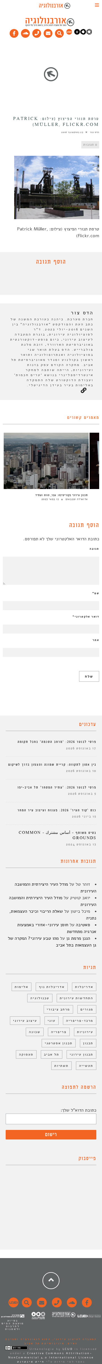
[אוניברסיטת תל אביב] (83, 33)
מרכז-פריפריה (79, 1020)
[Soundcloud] (25, 32)
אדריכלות (84, 987)
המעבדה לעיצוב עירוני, (74, 1339)
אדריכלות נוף (52, 987)
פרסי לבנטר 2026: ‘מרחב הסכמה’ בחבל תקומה (57, 741)
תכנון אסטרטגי (59, 1043)
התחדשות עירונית (76, 998)
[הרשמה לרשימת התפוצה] (48, 32)
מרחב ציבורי (58, 1009)
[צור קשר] (55, 1305)
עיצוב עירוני (25, 1020)
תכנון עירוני (81, 1054)
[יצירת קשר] (36, 32)
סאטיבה (83, 925)
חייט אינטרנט (30, 1362)
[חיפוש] (59, 32)
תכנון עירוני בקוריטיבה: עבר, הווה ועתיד (61, 495)
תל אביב (51, 1054)
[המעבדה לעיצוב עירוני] (69, 33)
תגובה (94, 549)
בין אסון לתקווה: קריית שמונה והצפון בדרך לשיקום (52, 764)
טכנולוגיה (39, 998)
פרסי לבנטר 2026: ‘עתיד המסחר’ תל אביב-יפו (57, 787)
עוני (52, 1020)
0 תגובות (90, 145)
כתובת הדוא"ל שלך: (78, 1110)
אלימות (21, 987)
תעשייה (86, 1065)
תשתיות (61, 1065)
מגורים (86, 1009)
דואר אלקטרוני (86, 617)
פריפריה (59, 1032)
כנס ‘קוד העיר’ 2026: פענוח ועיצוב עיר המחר (57, 810)
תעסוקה (26, 1054)
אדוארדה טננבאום (76, 499)
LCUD (68, 1349)
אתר (96, 640)
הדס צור (94, 132)
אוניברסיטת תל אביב (44, 1343)
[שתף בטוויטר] (46, 281)
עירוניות (85, 1032)
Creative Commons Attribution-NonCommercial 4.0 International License (51, 1355)
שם (95, 593)
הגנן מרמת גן (78, 938)
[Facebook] (14, 32)
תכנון (88, 1043)
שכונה (35, 1032)
